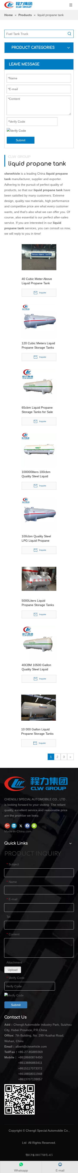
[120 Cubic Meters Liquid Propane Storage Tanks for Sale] (39, 321)
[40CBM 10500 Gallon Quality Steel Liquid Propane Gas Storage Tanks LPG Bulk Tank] (39, 643)
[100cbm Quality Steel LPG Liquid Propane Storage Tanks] (39, 514)
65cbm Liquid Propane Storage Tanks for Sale (37, 410)
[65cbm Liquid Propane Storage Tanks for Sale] (39, 385)
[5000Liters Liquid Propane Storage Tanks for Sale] (39, 578)
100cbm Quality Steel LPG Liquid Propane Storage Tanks (36, 539)
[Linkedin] (14, 826)
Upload (13, 970)
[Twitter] (20, 826)
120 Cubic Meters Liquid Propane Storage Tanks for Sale (38, 345)
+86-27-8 (24, 1052)
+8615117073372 (30, 1068)
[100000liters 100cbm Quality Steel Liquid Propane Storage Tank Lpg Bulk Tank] (39, 450)
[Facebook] (27, 826)
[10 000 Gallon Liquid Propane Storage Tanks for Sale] (38, 707)
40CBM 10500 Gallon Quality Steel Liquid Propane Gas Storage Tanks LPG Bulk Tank (37, 667)
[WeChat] (34, 826)
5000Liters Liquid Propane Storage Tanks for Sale (38, 603)
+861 (21, 1074)
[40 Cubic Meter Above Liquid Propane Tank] (39, 256)
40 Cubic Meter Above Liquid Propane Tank (37, 281)
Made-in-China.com (17, 831)
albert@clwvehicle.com (31, 1046)
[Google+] (7, 826)
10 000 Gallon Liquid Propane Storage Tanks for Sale (37, 732)
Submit (20, 140)
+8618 (22, 1057)
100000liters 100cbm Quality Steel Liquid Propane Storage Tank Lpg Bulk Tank (37, 474)
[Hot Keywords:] (69, 34)
